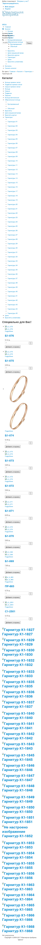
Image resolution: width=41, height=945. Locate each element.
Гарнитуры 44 (12, 309)
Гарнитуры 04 (12, 134)
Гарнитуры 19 (12, 200)
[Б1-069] (9, 552)
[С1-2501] (9, 602)
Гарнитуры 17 (12, 191)
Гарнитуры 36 (12, 274)
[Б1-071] (9, 501)
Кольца (7, 89)
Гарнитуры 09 (12, 156)
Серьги (7, 91)
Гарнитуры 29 (12, 243)
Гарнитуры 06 (12, 143)
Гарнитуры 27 (12, 235)
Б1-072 (9, 486)
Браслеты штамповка (12, 317)
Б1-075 (9, 361)
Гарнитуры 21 (12, 209)
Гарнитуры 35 (12, 270)
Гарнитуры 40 (12, 291)
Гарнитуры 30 (12, 248)
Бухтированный (13, 104)
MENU (4, 24)
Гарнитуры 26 (12, 230)
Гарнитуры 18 (12, 195)
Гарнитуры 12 (12, 169)
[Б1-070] (9, 526)
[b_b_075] (9, 354)
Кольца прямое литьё (12, 82)
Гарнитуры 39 (12, 287)
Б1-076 (9, 335)
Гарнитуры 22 (12, 213)
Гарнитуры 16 (12, 187)
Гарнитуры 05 (12, 139)
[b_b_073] (9, 454)
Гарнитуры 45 (12, 313)
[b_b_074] (18, 416)
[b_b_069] (9, 554)
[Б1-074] (18, 389)
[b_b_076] (9, 329)
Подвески (8, 93)
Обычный (11, 108)
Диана (16, 13)
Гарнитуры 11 (12, 165)
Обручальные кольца (12, 100)
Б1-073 (9, 460)
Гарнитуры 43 (12, 304)
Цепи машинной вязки (13, 113)
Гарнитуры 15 (12, 182)
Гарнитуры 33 (12, 261)
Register (8, 9)
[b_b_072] (9, 479)
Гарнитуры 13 (12, 174)
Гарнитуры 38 (12, 283)
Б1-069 (9, 561)
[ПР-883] (9, 577)
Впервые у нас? (15, 2)
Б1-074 (9, 435)
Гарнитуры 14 (12, 178)
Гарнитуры (28, 71)
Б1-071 (9, 511)
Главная (12, 71)
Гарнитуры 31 (12, 252)
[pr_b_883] (9, 579)
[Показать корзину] (3, 29)
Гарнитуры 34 (12, 265)
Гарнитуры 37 (12, 278)
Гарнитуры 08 (12, 152)
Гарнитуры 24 (12, 222)
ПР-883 (9, 586)
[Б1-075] (9, 351)
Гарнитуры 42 (12, 300)
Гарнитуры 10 (12, 161)
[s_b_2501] (9, 604)
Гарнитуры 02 (12, 126)
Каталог (20, 71)
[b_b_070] (9, 529)
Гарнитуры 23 (12, 217)
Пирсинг (8, 95)
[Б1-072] (9, 476)
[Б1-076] (9, 326)
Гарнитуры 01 (12, 121)
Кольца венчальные (12, 97)
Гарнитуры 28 (12, 239)
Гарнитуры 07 (12, 148)
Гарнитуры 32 (12, 256)
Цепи (7, 315)
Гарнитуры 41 (12, 296)
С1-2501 (10, 611)
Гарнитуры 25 (12, 226)
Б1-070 (9, 536)
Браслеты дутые (11, 115)
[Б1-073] (9, 451)
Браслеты (8, 110)
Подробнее (9, 331)
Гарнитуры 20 (12, 204)
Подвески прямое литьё (13, 84)
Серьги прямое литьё (12, 87)
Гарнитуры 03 (12, 130)
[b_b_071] (9, 504)
